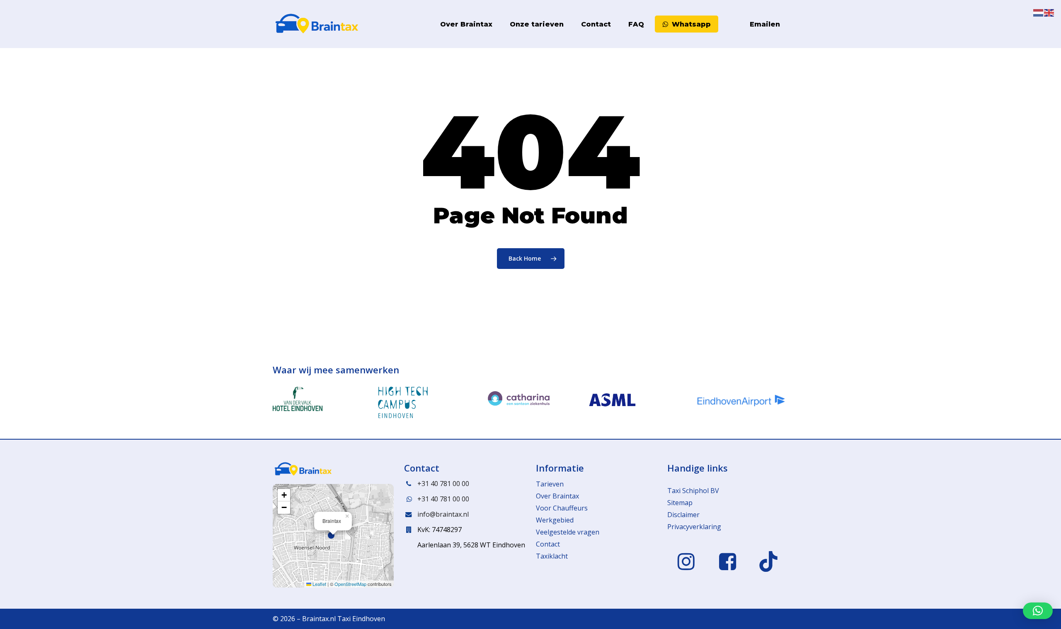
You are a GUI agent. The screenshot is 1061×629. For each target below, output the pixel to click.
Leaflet (318, 584)
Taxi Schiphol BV (693, 490)
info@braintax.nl (443, 514)
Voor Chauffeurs (562, 508)
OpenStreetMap (350, 584)
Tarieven (550, 484)
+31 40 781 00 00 (443, 483)
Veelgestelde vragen (567, 532)
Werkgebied (555, 520)
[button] (333, 535)
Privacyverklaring (694, 526)
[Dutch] (725, 24)
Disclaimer (683, 514)
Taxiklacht (552, 556)
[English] (736, 24)
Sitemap (680, 502)
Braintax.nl (319, 618)
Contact (548, 544)
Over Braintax (557, 496)
